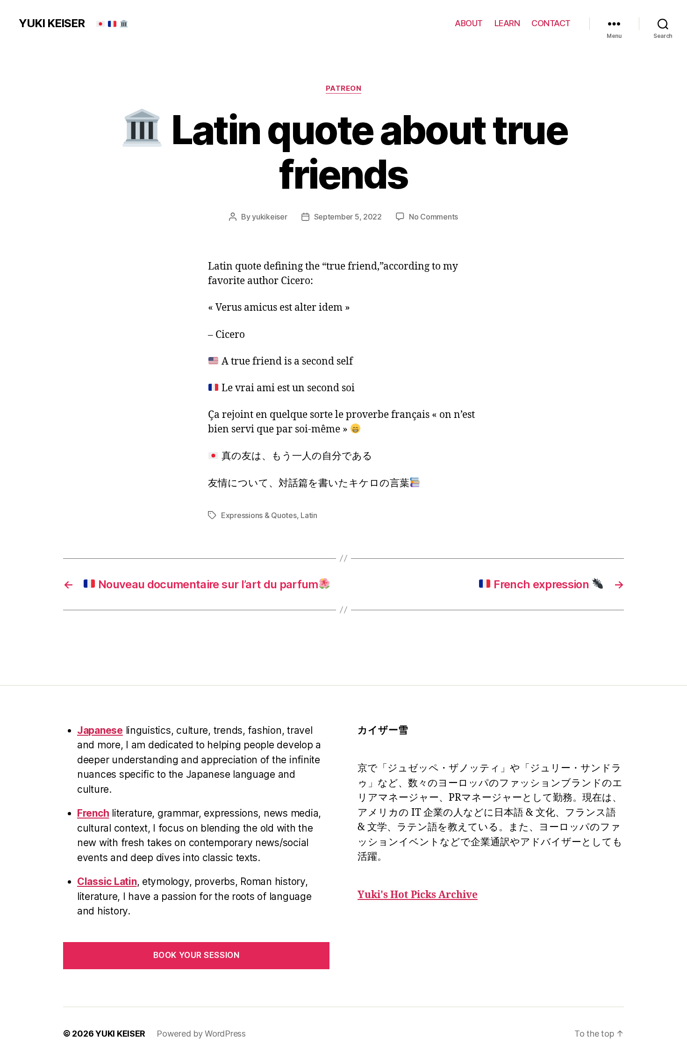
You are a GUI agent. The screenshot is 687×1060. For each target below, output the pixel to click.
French (93, 813)
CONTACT (551, 23)
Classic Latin (107, 881)
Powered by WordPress (201, 1033)
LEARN (507, 23)
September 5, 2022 (348, 216)
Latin (309, 515)
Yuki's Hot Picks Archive (418, 895)
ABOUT (469, 23)
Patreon (344, 88)
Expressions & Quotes (259, 515)
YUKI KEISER (52, 23)
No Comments (433, 216)
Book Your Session (196, 955)
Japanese (100, 730)
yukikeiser (269, 216)
